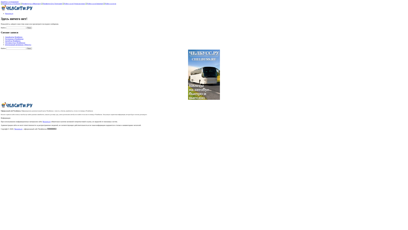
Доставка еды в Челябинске (15, 43)
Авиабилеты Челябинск (13, 37)
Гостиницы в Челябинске (14, 39)
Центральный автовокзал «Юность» (18, 45)
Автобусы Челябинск (13, 41)
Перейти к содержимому (10, 2)
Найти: (3, 28)
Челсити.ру (9, 13)
